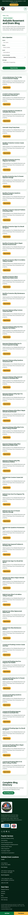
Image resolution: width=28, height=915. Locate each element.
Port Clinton (4, 867)
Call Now (7, 913)
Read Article (7, 87)
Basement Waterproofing (7, 838)
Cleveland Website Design (6, 909)
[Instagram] (4, 832)
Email (3, 50)
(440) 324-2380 (4, 883)
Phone (3, 45)
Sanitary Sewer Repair (6, 846)
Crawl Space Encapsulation (7, 852)
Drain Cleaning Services (7, 842)
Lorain (2, 859)
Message (4, 60)
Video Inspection (5, 848)
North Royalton (5, 875)
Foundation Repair (5, 850)
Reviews (3, 893)
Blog (2, 895)
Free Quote (21, 913)
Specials (3, 891)
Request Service (5, 889)
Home (4, 15)
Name (3, 40)
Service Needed (6, 55)
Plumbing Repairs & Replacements (9, 844)
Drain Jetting (4, 840)
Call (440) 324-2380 (14, 4)
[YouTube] (7, 832)
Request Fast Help (14, 68)
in (8, 831)
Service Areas (4, 897)
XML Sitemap (4, 899)
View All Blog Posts (8, 793)
